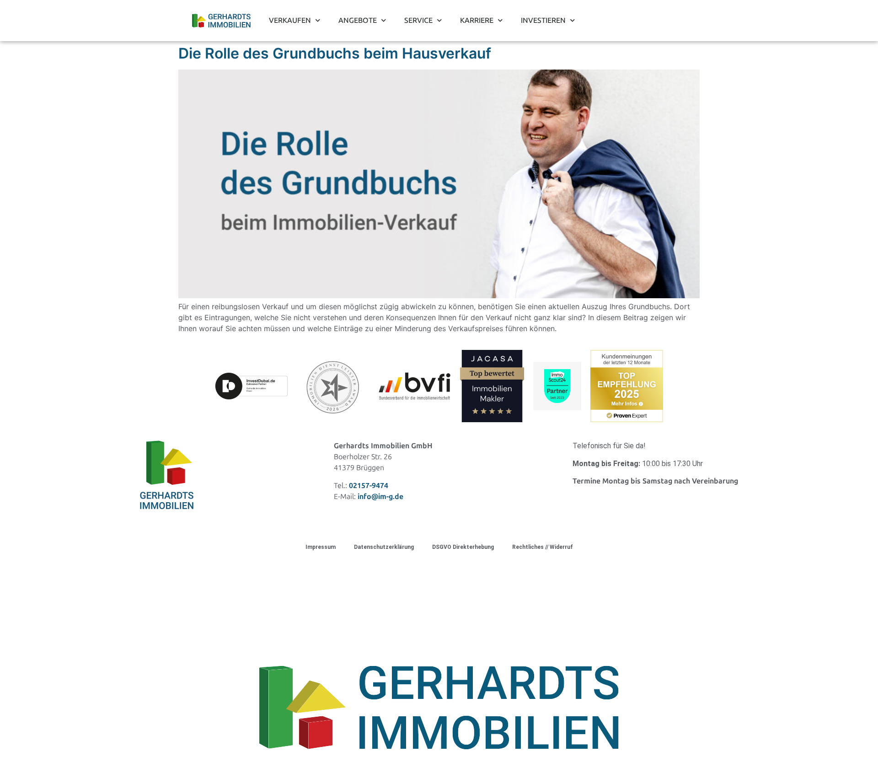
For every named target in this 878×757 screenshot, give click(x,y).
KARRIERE (476, 20)
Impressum (320, 547)
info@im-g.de (380, 496)
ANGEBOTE (357, 20)
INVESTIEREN (543, 20)
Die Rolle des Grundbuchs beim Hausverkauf (334, 53)
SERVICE (418, 20)
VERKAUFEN (290, 20)
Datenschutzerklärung (384, 547)
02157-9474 (368, 485)
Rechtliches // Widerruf (542, 547)
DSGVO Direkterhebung (463, 547)
